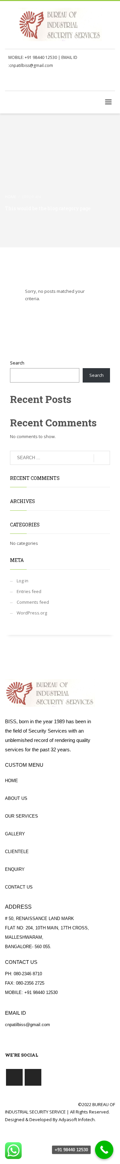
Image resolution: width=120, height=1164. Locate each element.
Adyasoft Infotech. (77, 1119)
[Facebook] (100, 81)
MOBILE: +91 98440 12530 (32, 57)
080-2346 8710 (28, 973)
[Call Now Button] (104, 1150)
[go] (102, 458)
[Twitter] (110, 81)
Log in (22, 581)
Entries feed (29, 591)
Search (17, 363)
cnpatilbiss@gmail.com (31, 65)
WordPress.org (32, 613)
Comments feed (33, 602)
